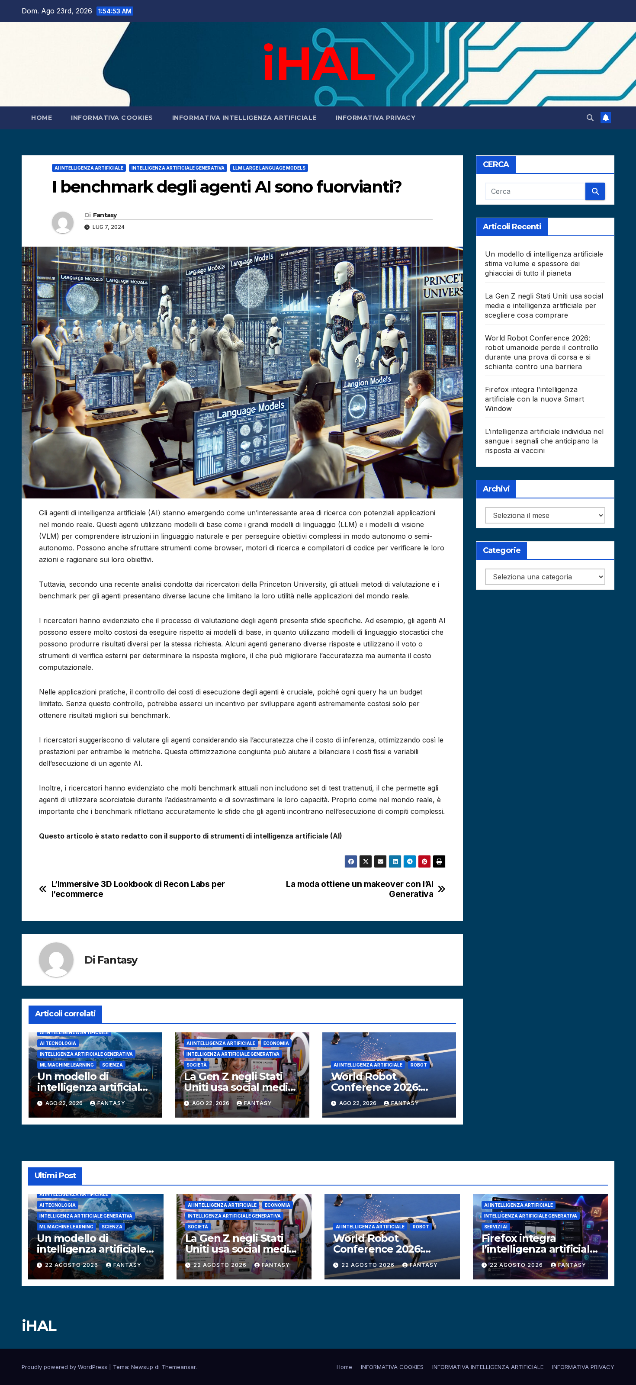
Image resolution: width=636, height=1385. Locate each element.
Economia (276, 1043)
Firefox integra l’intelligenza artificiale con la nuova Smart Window (534, 399)
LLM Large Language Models (269, 167)
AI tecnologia (58, 1043)
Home (41, 118)
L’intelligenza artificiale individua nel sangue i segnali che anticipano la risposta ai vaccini (544, 441)
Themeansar (178, 1366)
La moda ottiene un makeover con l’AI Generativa (359, 889)
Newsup (142, 1366)
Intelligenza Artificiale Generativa (178, 167)
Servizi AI (496, 1226)
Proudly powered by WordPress (65, 1366)
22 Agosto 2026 (72, 1265)
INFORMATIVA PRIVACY (376, 118)
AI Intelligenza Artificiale (89, 167)
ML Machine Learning (67, 1064)
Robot (419, 1064)
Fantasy (105, 215)
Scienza (112, 1064)
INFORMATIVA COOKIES (112, 118)
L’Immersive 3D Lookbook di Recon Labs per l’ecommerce (138, 889)
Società (196, 1064)
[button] (590, 117)
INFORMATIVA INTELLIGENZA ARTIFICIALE (244, 118)
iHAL (317, 63)
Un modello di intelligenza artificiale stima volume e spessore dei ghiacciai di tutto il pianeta (544, 263)
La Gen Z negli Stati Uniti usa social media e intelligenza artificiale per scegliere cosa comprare (544, 305)
